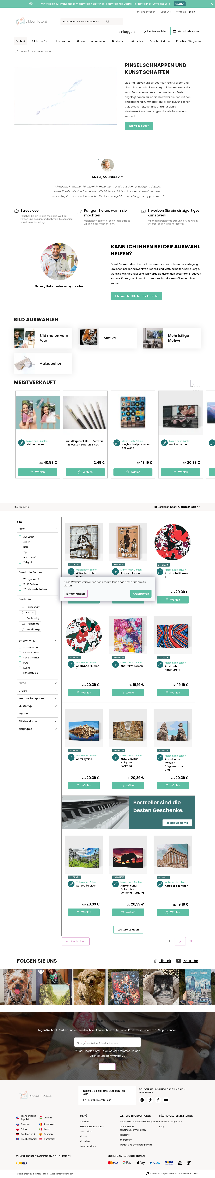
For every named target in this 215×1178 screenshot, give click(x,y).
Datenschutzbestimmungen (106, 1055)
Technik (84, 1121)
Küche (26, 667)
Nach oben (78, 941)
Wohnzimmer (31, 647)
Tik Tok (165, 961)
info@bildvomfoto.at (99, 1100)
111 (191, 941)
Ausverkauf (29, 557)
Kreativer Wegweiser (170, 1121)
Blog (161, 1126)
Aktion (26, 541)
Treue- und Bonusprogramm (136, 1144)
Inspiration (86, 1131)
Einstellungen (75, 594)
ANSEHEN (179, 3)
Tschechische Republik (28, 1117)
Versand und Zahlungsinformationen (133, 1128)
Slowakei (25, 1124)
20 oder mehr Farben (35, 589)
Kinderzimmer (31, 652)
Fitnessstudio (30, 673)
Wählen (40, 472)
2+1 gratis (28, 562)
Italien (47, 1129)
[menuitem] (20, 41)
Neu (25, 547)
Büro (25, 662)
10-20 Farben (30, 584)
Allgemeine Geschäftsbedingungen (139, 1121)
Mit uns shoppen (146, 11)
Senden (107, 1067)
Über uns (166, 11)
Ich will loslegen (139, 126)
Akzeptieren (141, 594)
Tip (25, 552)
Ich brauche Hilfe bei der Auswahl (136, 296)
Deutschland (28, 1134)
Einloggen (127, 31)
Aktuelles (85, 1141)
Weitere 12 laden (128, 929)
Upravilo (188, 1173)
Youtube (190, 961)
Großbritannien (29, 1139)
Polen (24, 1129)
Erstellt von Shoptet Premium (163, 1173)
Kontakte (181, 11)
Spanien (48, 1134)
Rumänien (49, 1124)
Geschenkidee (88, 1146)
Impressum (126, 1139)
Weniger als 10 (31, 579)
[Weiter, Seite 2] (180, 941)
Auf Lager (28, 536)
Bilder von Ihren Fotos (92, 1126)
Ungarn (48, 1117)
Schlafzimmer (31, 657)
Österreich (50, 1139)
